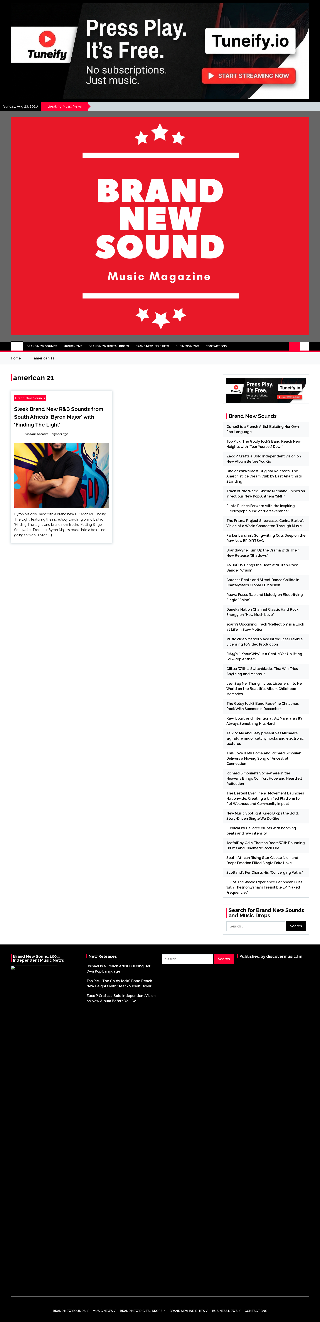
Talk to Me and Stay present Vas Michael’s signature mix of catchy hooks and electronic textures (265, 738)
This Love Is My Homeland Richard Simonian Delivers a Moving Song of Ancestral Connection (263, 758)
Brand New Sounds (42, 346)
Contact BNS (216, 346)
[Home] (17, 346)
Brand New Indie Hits (152, 346)
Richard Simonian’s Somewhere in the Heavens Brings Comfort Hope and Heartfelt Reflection (264, 778)
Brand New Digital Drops (109, 346)
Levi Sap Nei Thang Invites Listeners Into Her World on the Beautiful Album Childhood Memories (264, 688)
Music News (73, 346)
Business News (187, 346)
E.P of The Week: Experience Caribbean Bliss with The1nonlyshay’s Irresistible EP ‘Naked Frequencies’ (264, 887)
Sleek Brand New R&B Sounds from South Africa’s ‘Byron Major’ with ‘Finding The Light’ (58, 417)
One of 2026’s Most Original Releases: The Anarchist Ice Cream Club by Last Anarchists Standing (264, 476)
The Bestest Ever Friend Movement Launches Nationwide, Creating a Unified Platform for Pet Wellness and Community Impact (265, 798)
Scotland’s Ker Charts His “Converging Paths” (264, 872)
